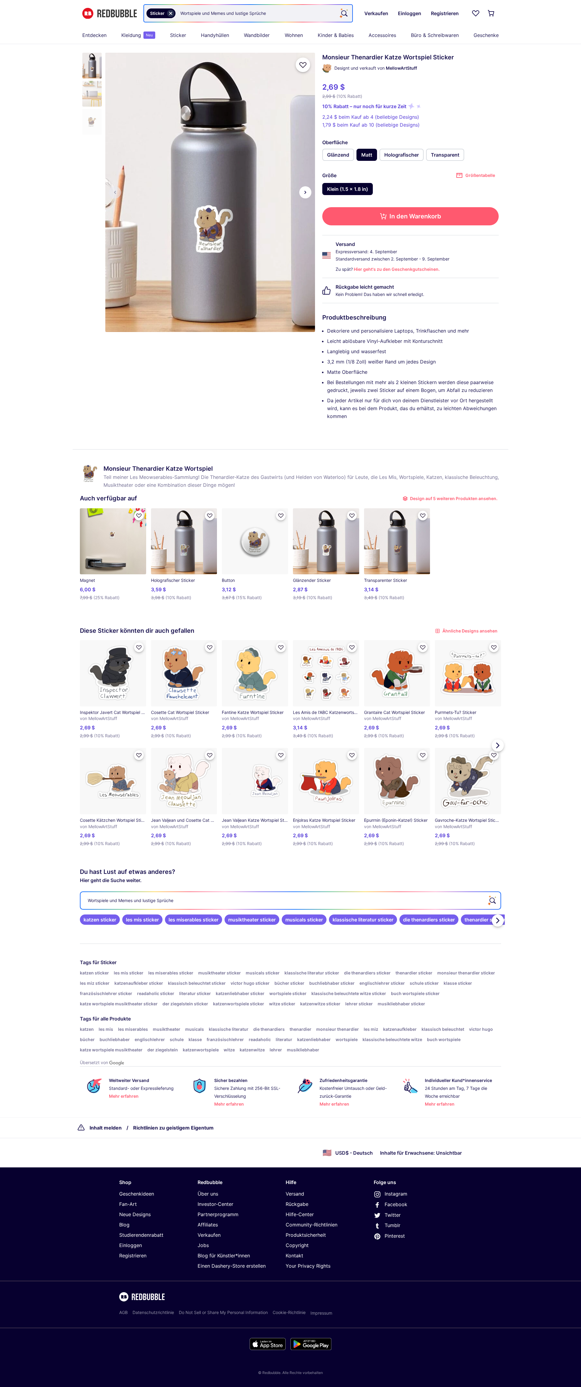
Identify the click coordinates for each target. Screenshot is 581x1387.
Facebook (396, 1204)
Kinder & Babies (336, 35)
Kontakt (294, 1256)
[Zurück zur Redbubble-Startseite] (109, 13)
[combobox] (248, 13)
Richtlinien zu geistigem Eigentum (173, 1128)
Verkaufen (209, 1235)
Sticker (178, 35)
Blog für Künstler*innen (224, 1256)
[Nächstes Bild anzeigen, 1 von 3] (305, 192)
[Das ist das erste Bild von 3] (115, 192)
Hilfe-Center (300, 1214)
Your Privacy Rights (308, 1266)
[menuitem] (94, 35)
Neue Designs (135, 1214)
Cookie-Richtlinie (289, 1312)
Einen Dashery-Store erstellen (232, 1266)
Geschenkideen (136, 1194)
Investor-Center (215, 1204)
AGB (123, 1312)
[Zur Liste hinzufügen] (303, 65)
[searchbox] (290, 900)
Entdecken (94, 35)
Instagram (396, 1194)
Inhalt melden (106, 1128)
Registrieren (132, 1256)
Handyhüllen (215, 35)
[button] (92, 65)
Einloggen (130, 1245)
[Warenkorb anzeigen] (491, 13)
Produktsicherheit (306, 1235)
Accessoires (382, 35)
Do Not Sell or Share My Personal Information (223, 1312)
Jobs (203, 1245)
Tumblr (392, 1225)
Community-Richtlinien (311, 1225)
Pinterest (395, 1236)
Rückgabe (297, 1204)
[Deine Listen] (475, 13)
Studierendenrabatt (141, 1235)
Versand (295, 1194)
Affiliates (208, 1225)
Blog (124, 1225)
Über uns (208, 1194)
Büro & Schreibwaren (435, 35)
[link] (100, 919)
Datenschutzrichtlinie (153, 1312)
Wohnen (294, 35)
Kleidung (137, 35)
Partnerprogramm (218, 1214)
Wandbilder (257, 35)
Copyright (297, 1245)
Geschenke (486, 35)
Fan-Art (128, 1204)
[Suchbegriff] (344, 13)
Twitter (393, 1215)
